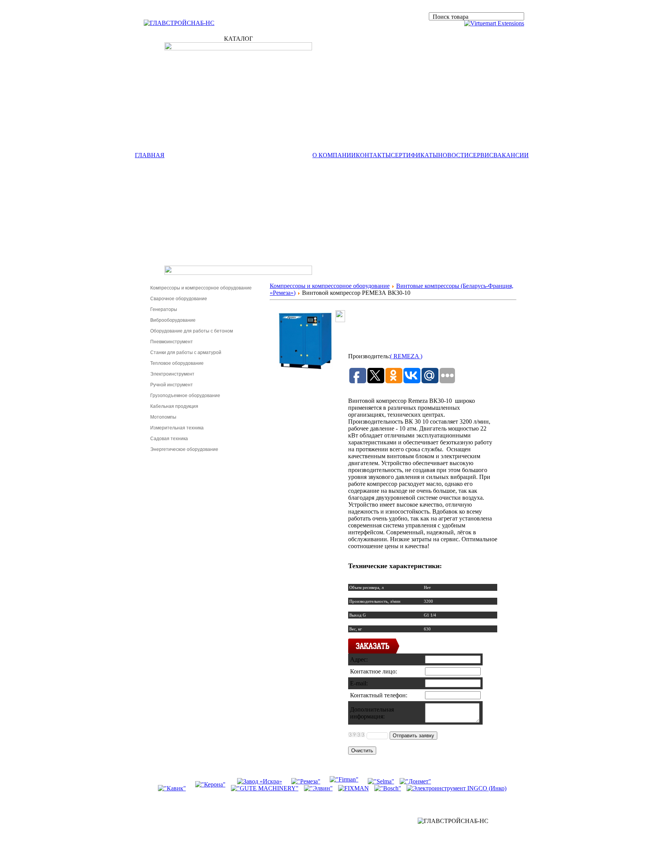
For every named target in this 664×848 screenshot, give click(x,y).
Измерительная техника (177, 428)
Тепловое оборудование (177, 363)
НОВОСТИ (453, 155)
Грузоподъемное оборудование (185, 395)
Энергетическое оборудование (184, 449)
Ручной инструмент (171, 384)
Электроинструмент (172, 374)
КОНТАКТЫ (373, 155)
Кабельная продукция (174, 406)
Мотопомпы (163, 417)
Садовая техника (169, 438)
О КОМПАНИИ (334, 155)
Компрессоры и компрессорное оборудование (201, 288)
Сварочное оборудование (178, 298)
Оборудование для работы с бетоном (191, 331)
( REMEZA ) (406, 356)
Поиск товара (450, 16)
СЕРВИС (481, 155)
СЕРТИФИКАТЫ (414, 155)
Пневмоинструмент (171, 341)
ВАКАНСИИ (511, 155)
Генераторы (163, 309)
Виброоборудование (173, 320)
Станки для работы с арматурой (185, 352)
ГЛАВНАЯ (149, 155)
